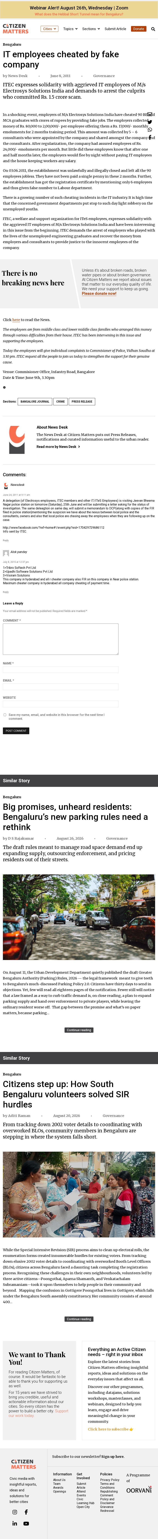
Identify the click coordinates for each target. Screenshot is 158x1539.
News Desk (18, 76)
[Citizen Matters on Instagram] (15, 1512)
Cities (48, 29)
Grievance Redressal (107, 1509)
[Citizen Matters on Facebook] (26, 1512)
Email (8, 680)
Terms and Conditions (107, 1485)
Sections (89, 29)
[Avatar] (17, 440)
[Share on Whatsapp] (150, 129)
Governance (104, 76)
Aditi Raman (19, 1115)
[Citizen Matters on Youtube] (26, 1524)
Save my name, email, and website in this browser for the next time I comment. (56, 717)
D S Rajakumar (21, 838)
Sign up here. (112, 1456)
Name (8, 663)
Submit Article (115, 29)
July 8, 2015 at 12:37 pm (16, 562)
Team (57, 1484)
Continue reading (79, 1030)
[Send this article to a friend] (149, 114)
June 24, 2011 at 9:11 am (16, 495)
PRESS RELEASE (82, 401)
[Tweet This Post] (149, 122)
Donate (138, 29)
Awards (58, 1487)
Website (9, 698)
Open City (83, 1507)
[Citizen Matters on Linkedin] (15, 1524)
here (16, 320)
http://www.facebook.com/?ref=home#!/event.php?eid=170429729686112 (53, 527)
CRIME (60, 401)
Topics (68, 29)
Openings (59, 1491)
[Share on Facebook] (149, 137)
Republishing (109, 1491)
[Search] (153, 29)
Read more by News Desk (56, 447)
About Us (59, 1480)
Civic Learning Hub (85, 1501)
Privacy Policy (109, 1480)
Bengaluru (12, 44)
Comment (12, 620)
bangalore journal (35, 401)
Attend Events (81, 1493)
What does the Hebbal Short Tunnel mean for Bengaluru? (79, 14)
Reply (6, 540)
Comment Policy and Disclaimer (107, 1499)
